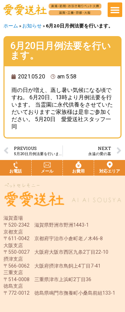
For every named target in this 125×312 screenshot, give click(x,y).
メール (47, 171)
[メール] (47, 164)
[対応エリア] (109, 164)
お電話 (15, 171)
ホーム (10, 26)
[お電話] (15, 164)
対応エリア (109, 171)
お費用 (78, 171)
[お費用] (78, 164)
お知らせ (32, 26)
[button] (115, 9)
